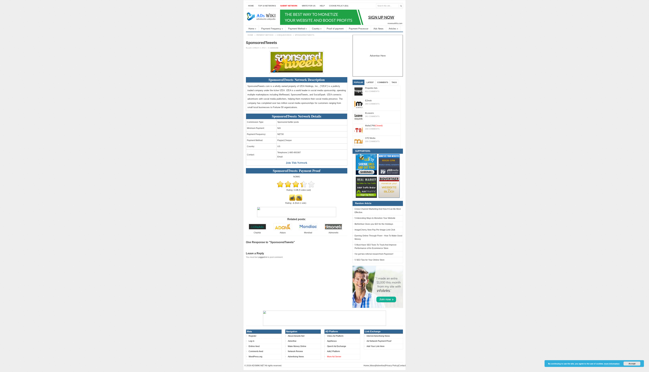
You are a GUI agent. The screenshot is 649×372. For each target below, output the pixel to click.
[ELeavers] (358, 116)
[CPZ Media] (358, 141)
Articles (393, 28)
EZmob (368, 100)
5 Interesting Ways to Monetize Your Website (375, 218)
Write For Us (308, 6)
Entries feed (254, 346)
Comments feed (256, 351)
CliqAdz (257, 232)
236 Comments (372, 129)
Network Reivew (295, 351)
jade (250, 48)
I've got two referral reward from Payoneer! (374, 254)
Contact (402, 365)
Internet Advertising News (378, 336)
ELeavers (369, 113)
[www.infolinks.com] (378, 287)
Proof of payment (335, 28)
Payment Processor (358, 28)
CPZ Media (370, 138)
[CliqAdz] (257, 229)
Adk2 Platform (333, 351)
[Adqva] (282, 229)
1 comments (273, 48)
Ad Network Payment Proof (379, 341)
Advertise (292, 341)
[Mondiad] (308, 229)
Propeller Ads (371, 88)
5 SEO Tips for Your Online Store (369, 260)
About (373, 365)
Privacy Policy (391, 365)
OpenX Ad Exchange (336, 346)
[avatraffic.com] (366, 187)
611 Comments (372, 91)
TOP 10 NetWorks (267, 6)
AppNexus (332, 341)
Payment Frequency (272, 28)
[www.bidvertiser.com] (389, 187)
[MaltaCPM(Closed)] (358, 129)
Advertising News (296, 356)
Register (252, 336)
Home (251, 6)
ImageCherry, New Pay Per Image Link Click (375, 230)
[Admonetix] (333, 229)
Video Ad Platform (335, 336)
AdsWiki (261, 17)
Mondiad (308, 232)
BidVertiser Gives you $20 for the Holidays (374, 224)
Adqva (283, 232)
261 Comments (372, 116)
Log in (251, 341)
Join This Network (296, 163)
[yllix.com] (389, 164)
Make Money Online (297, 346)
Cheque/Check (284, 35)
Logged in (262, 257)
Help (322, 6)
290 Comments (372, 104)
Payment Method (297, 28)
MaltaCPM (374, 125)
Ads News (378, 28)
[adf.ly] (366, 164)
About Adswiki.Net (296, 336)
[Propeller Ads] (358, 91)
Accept (632, 363)
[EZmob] (358, 104)
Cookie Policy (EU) (338, 6)
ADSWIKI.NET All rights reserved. (266, 365)
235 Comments (372, 141)
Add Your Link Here (375, 346)
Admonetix (333, 232)
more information (612, 363)
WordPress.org (255, 356)
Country (316, 28)
